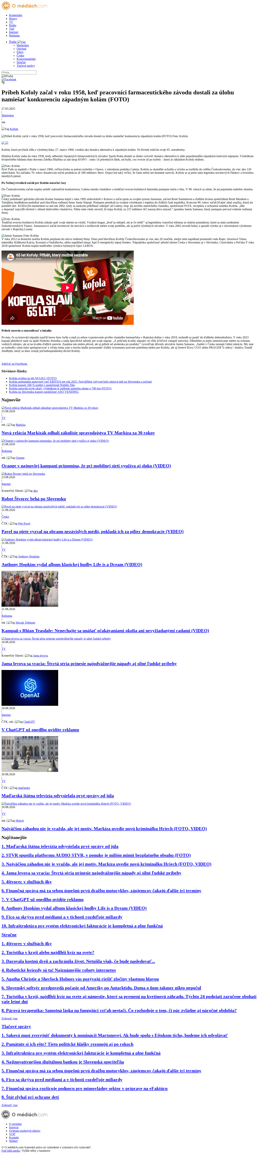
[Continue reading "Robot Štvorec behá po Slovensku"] (23, 473)
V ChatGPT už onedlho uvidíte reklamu (40, 729)
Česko (20, 55)
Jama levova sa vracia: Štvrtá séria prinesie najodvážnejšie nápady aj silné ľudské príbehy (89, 663)
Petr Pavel (24, 523)
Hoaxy (13, 18)
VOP (12, 1134)
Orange (20, 457)
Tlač (11, 28)
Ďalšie (13, 42)
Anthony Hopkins (28, 556)
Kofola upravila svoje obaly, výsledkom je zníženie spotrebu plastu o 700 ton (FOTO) (60, 388)
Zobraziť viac (10, 1018)
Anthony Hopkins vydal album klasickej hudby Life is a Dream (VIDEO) (72, 564)
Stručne (21, 62)
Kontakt (14, 1137)
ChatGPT (29, 721)
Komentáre (15, 15)
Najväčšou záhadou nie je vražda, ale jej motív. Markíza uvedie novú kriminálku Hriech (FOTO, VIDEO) (104, 828)
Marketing (23, 45)
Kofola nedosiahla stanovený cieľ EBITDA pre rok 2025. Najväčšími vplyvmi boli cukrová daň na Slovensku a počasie (80, 381)
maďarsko (24, 787)
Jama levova (40, 655)
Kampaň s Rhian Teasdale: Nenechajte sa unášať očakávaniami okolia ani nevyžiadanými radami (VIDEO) (105, 630)
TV (11, 22)
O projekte (15, 1124)
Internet (13, 32)
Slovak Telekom (25, 622)
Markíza (20, 424)
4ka (35, 490)
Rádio (12, 25)
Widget (13, 1141)
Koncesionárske (26, 58)
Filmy (20, 52)
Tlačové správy (26, 65)
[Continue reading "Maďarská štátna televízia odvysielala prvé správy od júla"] (30, 770)
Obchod (21, 48)
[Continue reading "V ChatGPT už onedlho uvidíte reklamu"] (30, 704)
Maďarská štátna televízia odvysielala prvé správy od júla (58, 795)
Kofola (14, 129)
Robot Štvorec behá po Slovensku (34, 498)
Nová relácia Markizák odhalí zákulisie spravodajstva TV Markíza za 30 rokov (78, 432)
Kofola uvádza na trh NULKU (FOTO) (33, 378)
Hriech (20, 820)
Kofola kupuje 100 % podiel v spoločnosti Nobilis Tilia (42, 385)
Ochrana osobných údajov (24, 1130)
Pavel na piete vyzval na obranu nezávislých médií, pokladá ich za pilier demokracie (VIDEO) (93, 531)
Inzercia (14, 1127)
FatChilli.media (11, 1150)
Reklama (14, 35)
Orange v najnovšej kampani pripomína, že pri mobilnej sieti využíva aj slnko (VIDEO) (86, 465)
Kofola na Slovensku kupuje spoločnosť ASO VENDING (44, 391)
